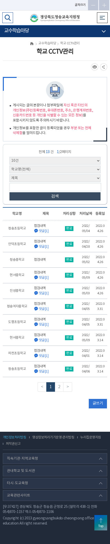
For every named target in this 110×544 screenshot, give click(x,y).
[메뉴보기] (102, 17)
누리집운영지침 (90, 437)
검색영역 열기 (7, 17)
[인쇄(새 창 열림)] (94, 66)
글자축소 (93, 5)
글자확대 (104, 5)
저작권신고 (13, 444)
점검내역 (41, 228)
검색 (55, 196)
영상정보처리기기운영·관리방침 (53, 437)
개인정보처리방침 (14, 437)
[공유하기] (103, 66)
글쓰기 (98, 403)
